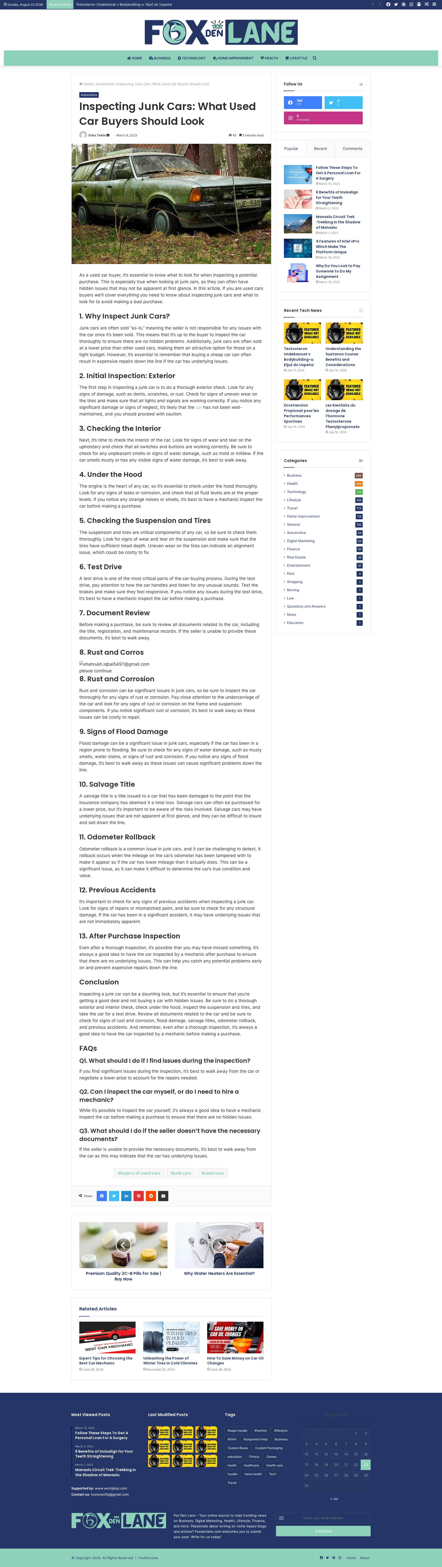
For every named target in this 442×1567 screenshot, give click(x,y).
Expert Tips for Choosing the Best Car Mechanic (105, 1361)
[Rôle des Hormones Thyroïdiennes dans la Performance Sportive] (183, 1461)
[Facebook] (102, 1196)
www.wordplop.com (111, 1488)
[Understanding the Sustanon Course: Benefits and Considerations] (344, 333)
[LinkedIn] (126, 1196)
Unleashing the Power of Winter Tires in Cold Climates (170, 1361)
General (293, 524)
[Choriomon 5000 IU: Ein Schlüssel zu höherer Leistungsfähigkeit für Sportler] (159, 1432)
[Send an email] (107, 135)
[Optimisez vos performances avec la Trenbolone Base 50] (206, 1446)
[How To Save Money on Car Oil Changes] (235, 1337)
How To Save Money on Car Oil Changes (235, 1361)
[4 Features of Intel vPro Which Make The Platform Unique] (298, 248)
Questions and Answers (306, 606)
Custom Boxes (238, 1448)
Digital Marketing (301, 541)
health (232, 1465)
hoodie (232, 1474)
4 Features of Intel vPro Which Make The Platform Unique (337, 247)
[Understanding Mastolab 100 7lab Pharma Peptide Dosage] (206, 1461)
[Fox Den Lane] (221, 32)
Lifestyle (298, 58)
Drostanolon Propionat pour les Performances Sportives (301, 413)
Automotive (105, 84)
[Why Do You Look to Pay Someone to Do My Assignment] (298, 272)
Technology (193, 58)
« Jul (334, 1499)
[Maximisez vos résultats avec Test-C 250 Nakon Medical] (159, 1461)
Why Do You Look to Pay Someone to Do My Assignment (338, 271)
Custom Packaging (268, 1448)
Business (162, 58)
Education (295, 623)
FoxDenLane (148, 1558)
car (199, 407)
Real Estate (296, 557)
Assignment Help (256, 1439)
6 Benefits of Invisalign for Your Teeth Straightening (337, 197)
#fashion (261, 1430)
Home (136, 58)
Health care (274, 1465)
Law (290, 598)
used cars (214, 1173)
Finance (293, 549)
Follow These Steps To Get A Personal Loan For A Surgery (338, 173)
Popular (291, 148)
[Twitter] (114, 1196)
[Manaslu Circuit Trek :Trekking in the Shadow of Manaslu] (298, 223)
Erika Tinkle (97, 135)
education (235, 1457)
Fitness (254, 1457)
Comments (352, 148)
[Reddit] (151, 1196)
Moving (293, 590)
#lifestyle (281, 1430)
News (291, 614)
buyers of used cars (140, 1173)
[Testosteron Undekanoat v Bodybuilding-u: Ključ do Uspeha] (302, 333)
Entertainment (298, 565)
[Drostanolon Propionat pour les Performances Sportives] (302, 389)
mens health (253, 1474)
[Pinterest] (139, 1196)
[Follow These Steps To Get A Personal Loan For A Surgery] (298, 174)
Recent (320, 148)
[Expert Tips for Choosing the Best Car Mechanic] (107, 1337)
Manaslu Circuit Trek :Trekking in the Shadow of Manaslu (338, 222)
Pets (290, 574)
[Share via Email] (163, 1196)
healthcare (251, 1465)
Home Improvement (235, 58)
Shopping (294, 582)
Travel (292, 508)
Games (272, 1457)
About (364, 1558)
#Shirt (232, 1439)
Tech (272, 1474)
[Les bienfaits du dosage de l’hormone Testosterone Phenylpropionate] (344, 389)
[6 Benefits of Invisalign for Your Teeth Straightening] (298, 199)
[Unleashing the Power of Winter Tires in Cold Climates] (171, 1337)
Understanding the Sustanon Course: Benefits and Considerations (129, 4)
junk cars (182, 1173)
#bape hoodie (237, 1430)
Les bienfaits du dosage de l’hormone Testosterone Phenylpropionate (343, 416)
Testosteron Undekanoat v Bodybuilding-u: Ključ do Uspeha (299, 356)
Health (271, 58)
